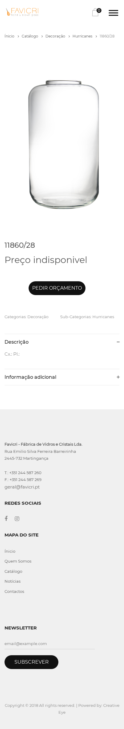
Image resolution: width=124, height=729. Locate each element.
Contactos (14, 591)
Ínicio (10, 36)
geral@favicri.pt (22, 487)
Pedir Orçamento (57, 288)
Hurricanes (83, 36)
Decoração (55, 36)
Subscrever (31, 662)
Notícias (12, 581)
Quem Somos (18, 561)
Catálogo (30, 36)
